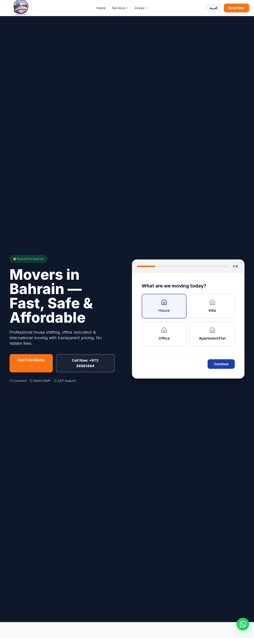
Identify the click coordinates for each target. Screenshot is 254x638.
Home (101, 8)
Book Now (236, 8)
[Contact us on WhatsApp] (243, 624)
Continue (221, 364)
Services (120, 8)
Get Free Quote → (31, 363)
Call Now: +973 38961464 (85, 363)
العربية (213, 8)
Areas (141, 8)
